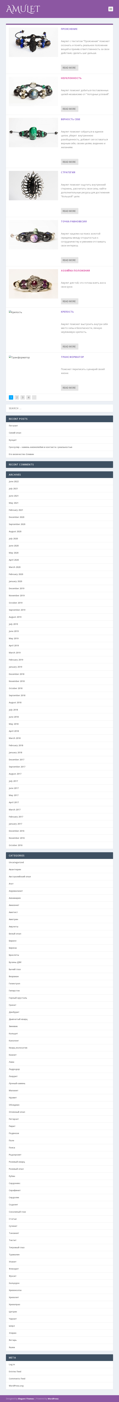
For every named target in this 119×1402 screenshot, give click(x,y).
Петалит (13, 425)
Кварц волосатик (18, 1047)
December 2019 (16, 588)
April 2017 (14, 802)
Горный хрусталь (18, 997)
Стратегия (68, 172)
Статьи (13, 1218)
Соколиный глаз (17, 1211)
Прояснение (69, 29)
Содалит (13, 1204)
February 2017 (16, 816)
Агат (11, 883)
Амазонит (14, 905)
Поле (11, 1140)
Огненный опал (17, 1112)
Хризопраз (14, 1304)
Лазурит (13, 1076)
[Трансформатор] (33, 357)
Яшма (12, 1347)
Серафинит (15, 1190)
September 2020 (17, 524)
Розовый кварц (17, 1161)
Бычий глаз (15, 969)
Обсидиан (14, 1104)
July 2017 (13, 781)
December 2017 (16, 759)
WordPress (53, 1398)
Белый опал (15, 933)
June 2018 (14, 716)
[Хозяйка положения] (33, 284)
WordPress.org (16, 1385)
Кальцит (13, 1033)
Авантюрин (15, 869)
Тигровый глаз (16, 1247)
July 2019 (13, 624)
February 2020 (16, 574)
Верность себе (70, 119)
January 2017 (15, 823)
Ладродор (14, 1069)
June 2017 (14, 788)
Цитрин (13, 1311)
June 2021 (14, 495)
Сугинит (13, 1226)
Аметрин (13, 919)
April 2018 (14, 731)
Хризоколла (15, 1290)
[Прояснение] (33, 42)
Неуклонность (71, 78)
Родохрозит (15, 1154)
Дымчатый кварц (18, 1019)
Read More (69, 67)
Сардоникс (14, 1183)
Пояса (12, 1147)
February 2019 (16, 659)
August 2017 (15, 773)
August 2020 (15, 531)
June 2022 (14, 481)
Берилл (12, 940)
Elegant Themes (26, 1398)
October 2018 (15, 688)
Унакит (13, 1261)
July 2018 (13, 709)
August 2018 (15, 702)
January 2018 (15, 752)
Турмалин (14, 1254)
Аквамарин (15, 898)
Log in (12, 1364)
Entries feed (15, 1371)
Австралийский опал (20, 876)
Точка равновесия (74, 221)
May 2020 (13, 552)
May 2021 (13, 502)
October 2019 (15, 602)
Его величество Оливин (21, 454)
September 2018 (17, 695)
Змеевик (13, 1026)
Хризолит (14, 1297)
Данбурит (14, 1012)
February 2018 (16, 745)
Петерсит (14, 1119)
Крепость (67, 311)
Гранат (12, 1005)
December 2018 (16, 674)
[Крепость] (33, 312)
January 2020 (15, 581)
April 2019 (14, 645)
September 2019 (17, 609)
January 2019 (15, 666)
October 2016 (15, 845)
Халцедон (14, 1283)
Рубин (12, 1176)
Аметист (13, 912)
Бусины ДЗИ (15, 962)
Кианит (13, 1054)
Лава (11, 1062)
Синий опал (15, 432)
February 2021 (16, 510)
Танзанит (14, 1233)
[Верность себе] (33, 132)
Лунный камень (17, 1083)
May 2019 (13, 638)
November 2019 (17, 595)
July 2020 (13, 538)
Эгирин (12, 1333)
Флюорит (14, 1268)
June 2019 (14, 631)
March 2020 (14, 567)
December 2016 (16, 830)
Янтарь (13, 1340)
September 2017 (17, 766)
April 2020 (14, 559)
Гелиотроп (14, 983)
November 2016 (17, 838)
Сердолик (14, 1197)
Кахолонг (14, 1040)
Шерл (12, 1325)
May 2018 (13, 724)
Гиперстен (14, 990)
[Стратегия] (33, 185)
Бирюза (13, 947)
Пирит (12, 1126)
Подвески (14, 1133)
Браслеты (14, 955)
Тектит (13, 1240)
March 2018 (14, 738)
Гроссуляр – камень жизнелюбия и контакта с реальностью (40, 447)
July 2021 (13, 488)
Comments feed (17, 1378)
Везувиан (14, 976)
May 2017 (13, 795)
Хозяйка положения (75, 270)
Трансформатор (72, 357)
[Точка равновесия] (33, 234)
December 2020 (16, 517)
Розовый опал (16, 1168)
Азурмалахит (16, 890)
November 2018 (17, 681)
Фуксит (13, 1276)
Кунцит (13, 440)
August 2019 (15, 617)
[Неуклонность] (33, 91)
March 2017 (14, 809)
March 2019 (14, 652)
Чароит (13, 1318)
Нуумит (13, 1097)
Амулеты (13, 926)
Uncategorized (16, 862)
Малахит (13, 1090)
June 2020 (14, 545)
